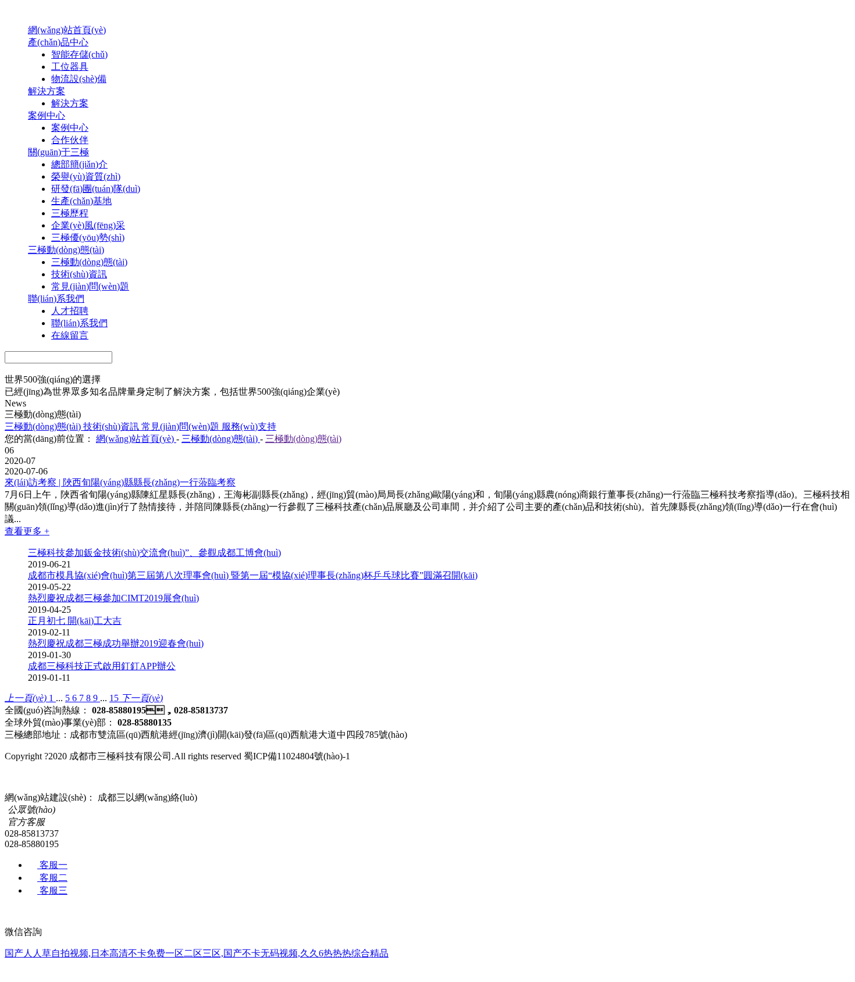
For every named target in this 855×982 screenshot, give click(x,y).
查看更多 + (27, 531)
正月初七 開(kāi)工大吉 (75, 621)
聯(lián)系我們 (56, 298)
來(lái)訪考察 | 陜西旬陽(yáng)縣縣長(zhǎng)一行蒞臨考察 (120, 482)
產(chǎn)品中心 (58, 42)
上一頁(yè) (27, 698)
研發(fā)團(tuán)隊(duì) (95, 189)
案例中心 (46, 115)
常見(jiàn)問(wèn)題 (90, 286)
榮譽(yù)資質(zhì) (85, 176)
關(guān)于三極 (58, 152)
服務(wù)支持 (249, 426)
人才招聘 (69, 311)
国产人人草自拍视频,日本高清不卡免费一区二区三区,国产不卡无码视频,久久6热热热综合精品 (197, 953)
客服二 (52, 878)
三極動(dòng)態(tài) (66, 250)
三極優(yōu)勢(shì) (87, 237)
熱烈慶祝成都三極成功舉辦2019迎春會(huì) (116, 643)
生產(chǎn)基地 (81, 201)
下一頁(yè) (142, 698)
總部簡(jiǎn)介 (79, 164)
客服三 (52, 890)
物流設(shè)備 (78, 79)
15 (115, 698)
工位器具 (69, 67)
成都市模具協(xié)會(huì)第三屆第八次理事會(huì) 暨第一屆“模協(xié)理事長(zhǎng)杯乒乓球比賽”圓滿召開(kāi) (253, 575)
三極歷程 (69, 213)
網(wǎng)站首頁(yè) (67, 30)
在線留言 (69, 335)
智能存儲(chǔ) (79, 54)
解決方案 (46, 91)
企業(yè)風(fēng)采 (88, 225)
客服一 (52, 865)
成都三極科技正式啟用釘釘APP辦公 (102, 666)
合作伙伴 (69, 140)
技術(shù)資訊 (79, 274)
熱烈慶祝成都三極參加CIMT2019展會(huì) (113, 598)
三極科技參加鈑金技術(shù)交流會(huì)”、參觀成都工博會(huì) (154, 553)
